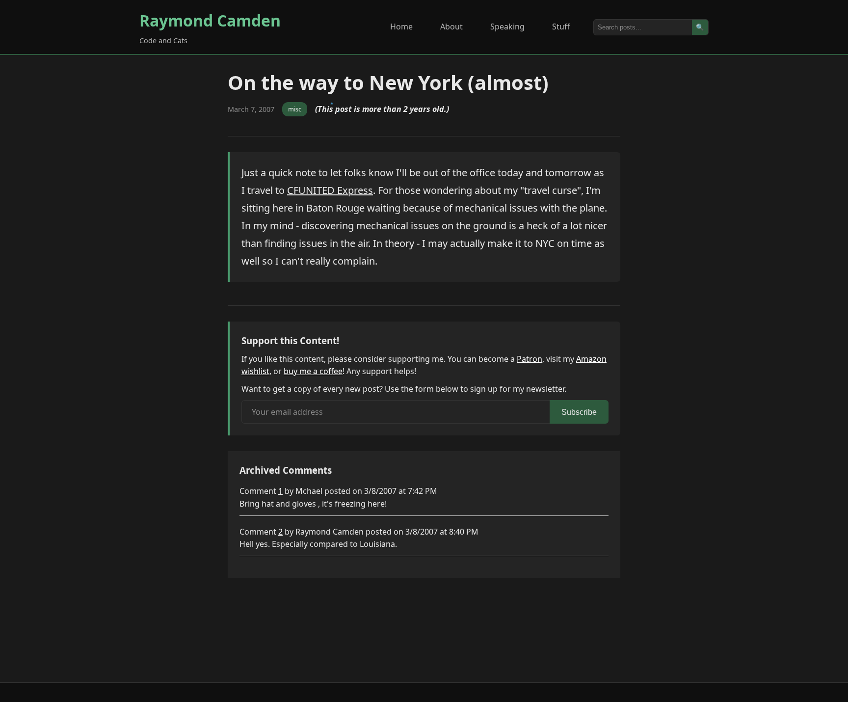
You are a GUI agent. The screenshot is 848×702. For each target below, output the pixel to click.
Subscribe (579, 412)
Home (401, 26)
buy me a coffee (313, 371)
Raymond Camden (210, 20)
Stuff (561, 26)
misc (294, 109)
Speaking (507, 26)
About (451, 26)
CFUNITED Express (330, 190)
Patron (529, 358)
